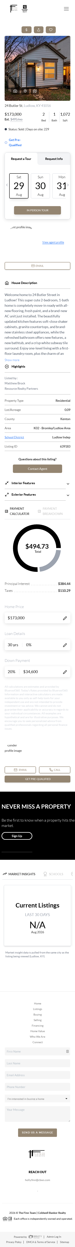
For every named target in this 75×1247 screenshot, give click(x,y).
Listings (37, 1009)
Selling (38, 1020)
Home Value (37, 1031)
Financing (37, 1025)
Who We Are (37, 1036)
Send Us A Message (37, 1132)
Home (37, 1003)
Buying (37, 1014)
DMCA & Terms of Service (40, 1242)
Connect (37, 1042)
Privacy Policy (14, 1242)
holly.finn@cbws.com (37, 1180)
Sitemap (64, 1242)
